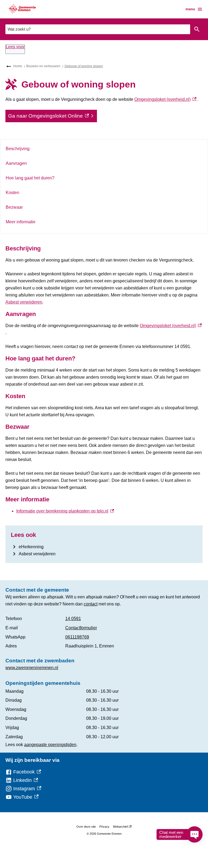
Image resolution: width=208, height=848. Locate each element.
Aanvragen (16, 163)
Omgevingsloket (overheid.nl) (165, 99)
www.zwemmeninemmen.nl (31, 667)
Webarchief (121, 827)
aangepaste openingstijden (50, 744)
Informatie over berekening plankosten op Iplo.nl (65, 511)
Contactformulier (81, 627)
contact (91, 604)
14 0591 (73, 618)
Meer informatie (20, 222)
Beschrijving (18, 148)
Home (17, 66)
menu (190, 9)
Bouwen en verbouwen (43, 66)
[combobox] (97, 29)
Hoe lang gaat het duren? (30, 178)
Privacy (104, 826)
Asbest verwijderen (23, 302)
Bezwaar (14, 207)
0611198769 (77, 637)
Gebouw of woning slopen (83, 66)
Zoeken (197, 29)
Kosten (12, 192)
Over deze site (86, 826)
